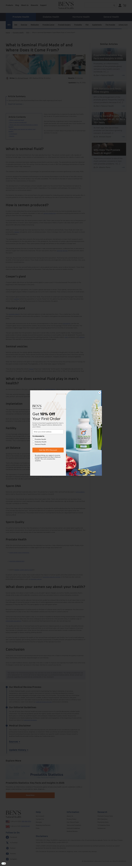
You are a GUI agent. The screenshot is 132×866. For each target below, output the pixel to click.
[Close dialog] (99, 392)
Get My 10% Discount (48, 450)
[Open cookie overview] (5, 863)
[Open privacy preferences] (3, 863)
